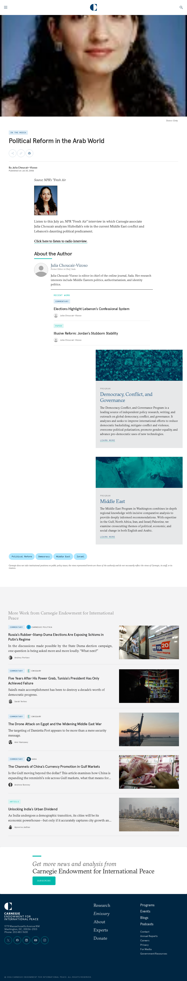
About (99, 921)
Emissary (36, 671)
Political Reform (22, 556)
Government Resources (153, 953)
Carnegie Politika (42, 627)
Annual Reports (149, 936)
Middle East (63, 556)
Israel (80, 556)
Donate (100, 938)
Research (102, 905)
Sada (34, 759)
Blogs (144, 917)
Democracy (44, 556)
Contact (144, 931)
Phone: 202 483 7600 (16, 932)
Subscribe (44, 880)
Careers (144, 940)
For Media (146, 949)
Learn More (107, 440)
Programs (147, 905)
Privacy (144, 944)
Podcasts (146, 924)
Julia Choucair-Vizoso (24, 167)
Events (145, 911)
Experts (101, 930)
